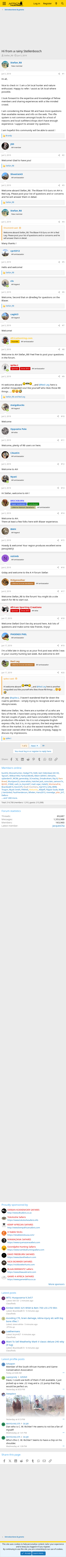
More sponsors (56, 1284)
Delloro (5, 795)
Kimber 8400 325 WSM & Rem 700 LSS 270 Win (31, 1307)
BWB (54, 786)
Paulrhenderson (20, 792)
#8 (63, 349)
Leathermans (13, 1331)
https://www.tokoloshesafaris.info (22, 1220)
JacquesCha (58, 825)
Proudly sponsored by (15, 1204)
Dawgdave (11, 1393)
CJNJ (49, 786)
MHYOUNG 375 (13, 1423)
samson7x (58, 781)
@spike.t (14, 697)
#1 (63, 73)
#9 (63, 376)
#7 (63, 325)
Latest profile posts (13, 1359)
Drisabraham (46, 778)
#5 (63, 262)
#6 (63, 292)
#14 (62, 513)
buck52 (5, 773)
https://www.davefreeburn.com (21, 1257)
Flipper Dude (52, 789)
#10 (62, 416)
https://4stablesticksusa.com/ (20, 1234)
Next (33, 745)
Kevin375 (18, 786)
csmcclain (48, 781)
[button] (4, 3)
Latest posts (9, 1292)
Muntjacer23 (13, 781)
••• (63, 1372)
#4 (63, 222)
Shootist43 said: (11, 227)
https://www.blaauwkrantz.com (21, 1272)
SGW (35, 773)
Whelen (31, 792)
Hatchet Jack (37, 781)
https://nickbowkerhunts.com (21, 1264)
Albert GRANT (40, 775)
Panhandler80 (27, 775)
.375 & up (10, 1327)
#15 (62, 540)
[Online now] (7, 286)
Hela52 (45, 784)
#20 (62, 672)
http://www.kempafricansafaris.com (23, 1227)
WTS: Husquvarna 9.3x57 (19, 1297)
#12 (62, 464)
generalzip (24, 778)
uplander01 (7, 778)
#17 (62, 591)
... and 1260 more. (9, 798)
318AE (11, 784)
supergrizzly (11, 1377)
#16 (62, 567)
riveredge (50, 792)
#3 (63, 185)
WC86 (15, 778)
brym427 (26, 784)
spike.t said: (9, 678)
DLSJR (26, 1423)
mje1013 (43, 786)
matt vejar (36, 784)
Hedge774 (27, 773)
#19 (62, 645)
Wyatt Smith (14, 789)
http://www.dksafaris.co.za (19, 1212)
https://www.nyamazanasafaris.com (23, 1242)
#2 (63, 155)
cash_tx (17, 784)
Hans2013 (40, 792)
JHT (62, 792)
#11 (62, 440)
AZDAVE (23, 1377)
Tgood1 (5, 775)
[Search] (62, 3)
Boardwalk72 (7, 786)
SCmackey (34, 778)
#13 (62, 488)
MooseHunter (15, 773)
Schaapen (10, 1363)
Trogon (5, 789)
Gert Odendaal (45, 773)
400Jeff (42, 789)
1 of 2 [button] (24, 745)
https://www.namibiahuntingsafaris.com (25, 1249)
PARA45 (24, 789)
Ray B (55, 778)
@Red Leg (44, 384)
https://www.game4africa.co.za (21, 1279)
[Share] (59, 74)
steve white (25, 781)
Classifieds (11, 1303)
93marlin (52, 775)
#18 (62, 618)
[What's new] (56, 3)
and (15, 397)
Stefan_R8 (8, 55)
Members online (11, 768)
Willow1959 (14, 775)
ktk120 (56, 773)
